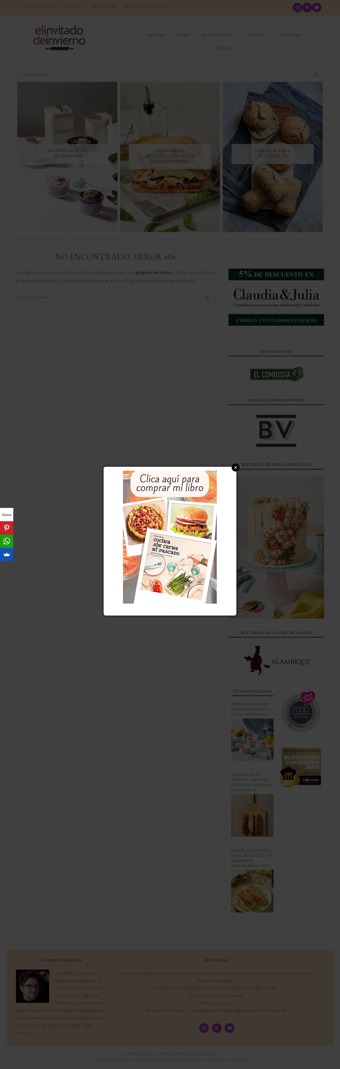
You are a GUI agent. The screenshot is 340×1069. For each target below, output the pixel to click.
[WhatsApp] (6, 541)
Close (236, 468)
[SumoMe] (6, 554)
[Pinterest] (6, 527)
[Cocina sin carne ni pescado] (170, 601)
